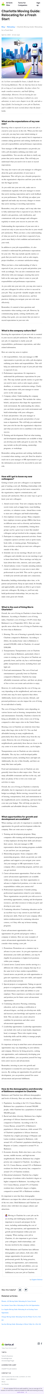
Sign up (38, 4)
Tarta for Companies (22, 4)
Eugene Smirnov (37, 1279)
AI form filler (9, 4)
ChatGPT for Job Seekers (9, 1369)
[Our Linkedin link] (39, 1343)
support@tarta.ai (11, 1379)
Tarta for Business (7, 1356)
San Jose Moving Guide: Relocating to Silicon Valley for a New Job (21, 1324)
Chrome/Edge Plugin (8, 1361)
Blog (3, 27)
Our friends (5, 1384)
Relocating (11, 27)
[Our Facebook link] (41, 1343)
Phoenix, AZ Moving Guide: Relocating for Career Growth (19, 1301)
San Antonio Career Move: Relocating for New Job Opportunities (20, 1305)
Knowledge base (7, 1358)
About (3, 1382)
